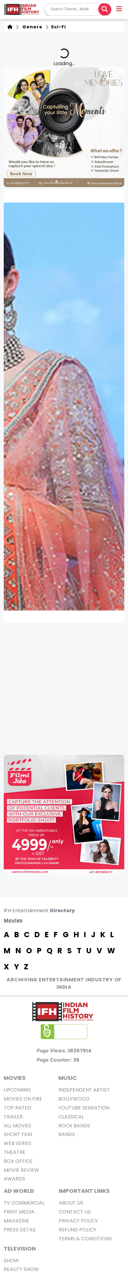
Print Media (19, 1211)
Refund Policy (77, 1229)
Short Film (18, 1134)
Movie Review (21, 1170)
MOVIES (14, 1078)
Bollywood (73, 1098)
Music (67, 1078)
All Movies (17, 1125)
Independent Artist (84, 1089)
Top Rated (17, 1107)
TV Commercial (24, 1202)
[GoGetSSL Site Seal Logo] (64, 1032)
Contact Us (75, 1211)
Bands (66, 1134)
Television (20, 1248)
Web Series (17, 1143)
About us (71, 1202)
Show (11, 1260)
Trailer (13, 1116)
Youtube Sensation (83, 1107)
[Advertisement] (64, 688)
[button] (119, 9)
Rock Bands (74, 1125)
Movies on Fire (23, 1098)
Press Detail (20, 1229)
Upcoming (17, 1089)
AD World (19, 1191)
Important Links (84, 1191)
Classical (71, 1116)
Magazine (16, 1220)
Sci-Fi (58, 27)
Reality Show (21, 1269)
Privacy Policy (78, 1220)
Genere (31, 27)
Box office (18, 1161)
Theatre (14, 1152)
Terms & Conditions (85, 1238)
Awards (14, 1178)
